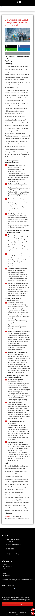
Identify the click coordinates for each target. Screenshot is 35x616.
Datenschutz (12, 612)
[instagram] (17, 2)
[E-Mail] (33, 609)
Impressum (23, 612)
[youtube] (20, 2)
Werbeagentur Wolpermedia (22, 614)
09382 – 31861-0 (11, 549)
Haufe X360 (8, 516)
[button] (11, 46)
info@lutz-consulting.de (13, 554)
